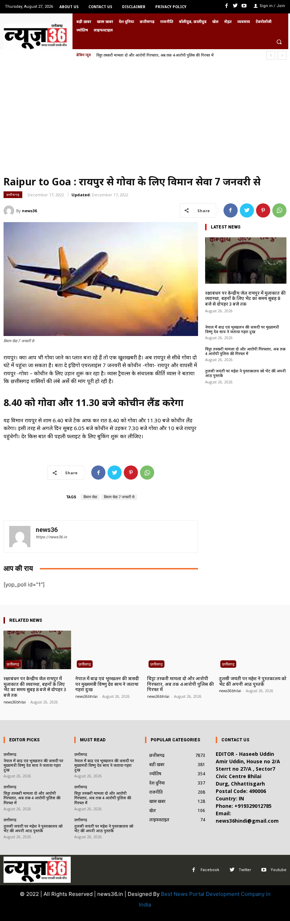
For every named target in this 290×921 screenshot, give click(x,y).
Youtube (278, 870)
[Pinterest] (263, 210)
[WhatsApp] (279, 210)
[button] (279, 41)
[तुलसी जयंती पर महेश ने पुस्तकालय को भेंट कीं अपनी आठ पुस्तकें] (252, 650)
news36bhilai (15, 702)
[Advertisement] (145, 119)
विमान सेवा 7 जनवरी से (119, 497)
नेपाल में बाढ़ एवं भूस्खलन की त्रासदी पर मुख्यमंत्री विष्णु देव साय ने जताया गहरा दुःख (242, 329)
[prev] (270, 55)
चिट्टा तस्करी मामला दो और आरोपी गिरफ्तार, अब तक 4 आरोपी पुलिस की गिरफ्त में (245, 351)
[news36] (10, 210)
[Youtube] (244, 5)
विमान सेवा (90, 497)
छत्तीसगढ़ (12, 194)
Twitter (245, 870)
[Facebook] (226, 5)
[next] (282, 55)
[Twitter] (235, 5)
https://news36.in (51, 537)
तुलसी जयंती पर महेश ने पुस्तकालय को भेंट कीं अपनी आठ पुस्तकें (144, 55)
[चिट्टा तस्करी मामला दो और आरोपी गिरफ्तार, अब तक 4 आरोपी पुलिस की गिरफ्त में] (181, 650)
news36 (29, 210)
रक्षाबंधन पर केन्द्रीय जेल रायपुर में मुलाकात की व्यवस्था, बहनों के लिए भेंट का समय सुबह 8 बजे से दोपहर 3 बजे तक (245, 298)
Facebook (210, 870)
